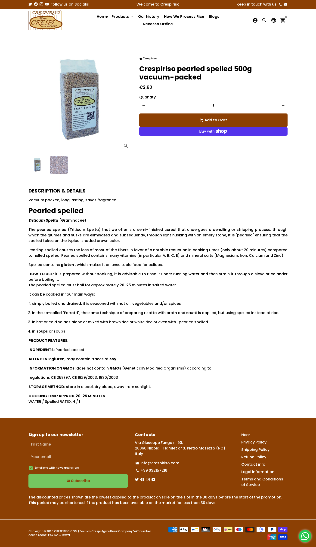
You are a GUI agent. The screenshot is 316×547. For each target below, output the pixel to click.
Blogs (214, 16)
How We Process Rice (184, 16)
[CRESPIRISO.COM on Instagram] (41, 4)
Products (122, 16)
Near (245, 434)
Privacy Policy (253, 442)
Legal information (257, 471)
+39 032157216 (151, 470)
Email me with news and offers (57, 468)
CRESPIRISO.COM (65, 531)
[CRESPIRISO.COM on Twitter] (30, 4)
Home (102, 16)
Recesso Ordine (158, 24)
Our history (148, 16)
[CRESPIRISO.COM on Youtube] (47, 4)
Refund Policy (253, 457)
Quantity (147, 97)
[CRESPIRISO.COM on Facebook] (36, 4)
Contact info (253, 464)
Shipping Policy (255, 449)
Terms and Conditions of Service (262, 482)
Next (126, 100)
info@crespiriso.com (157, 463)
